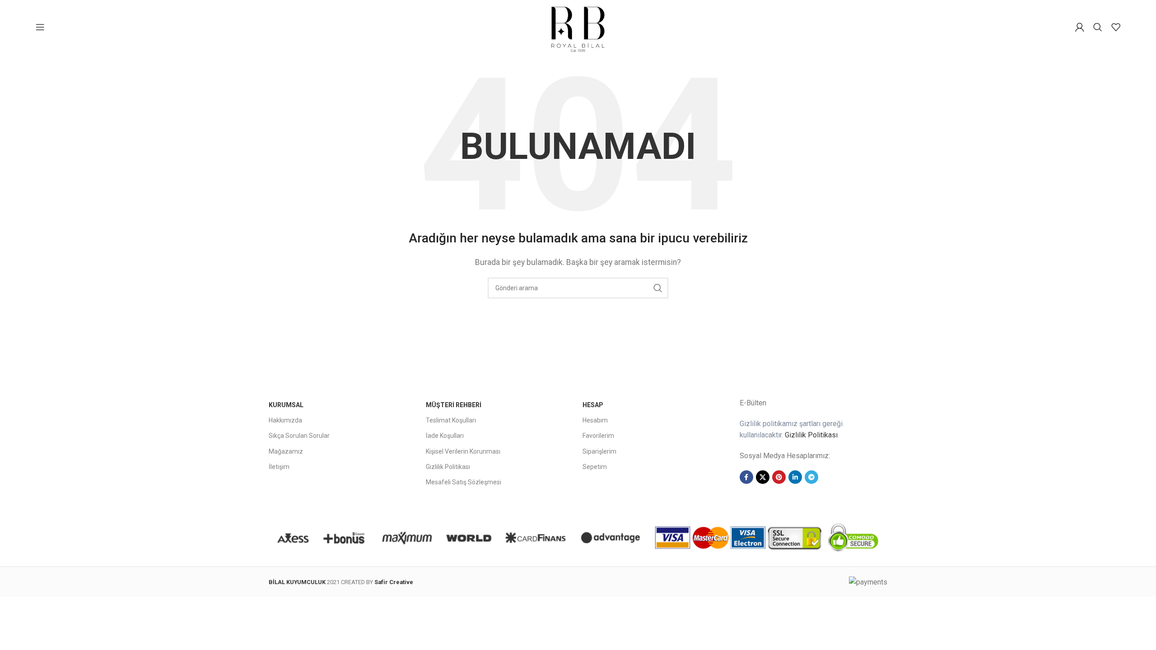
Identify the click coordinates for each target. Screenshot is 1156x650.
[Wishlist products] (1116, 27)
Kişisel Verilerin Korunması (463, 451)
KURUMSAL (286, 405)
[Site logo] (578, 26)
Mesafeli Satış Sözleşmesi (463, 482)
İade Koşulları (445, 435)
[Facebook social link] (746, 477)
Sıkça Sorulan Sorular (299, 435)
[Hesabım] (1080, 27)
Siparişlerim (599, 451)
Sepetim (595, 466)
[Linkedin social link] (795, 477)
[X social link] (762, 477)
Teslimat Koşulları (451, 420)
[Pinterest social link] (779, 477)
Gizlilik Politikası (448, 466)
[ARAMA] (658, 288)
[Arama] (1098, 27)
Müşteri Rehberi (453, 405)
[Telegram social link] (811, 477)
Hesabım (595, 420)
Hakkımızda (285, 420)
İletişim (279, 466)
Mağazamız (286, 451)
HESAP (593, 405)
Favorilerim (598, 435)
